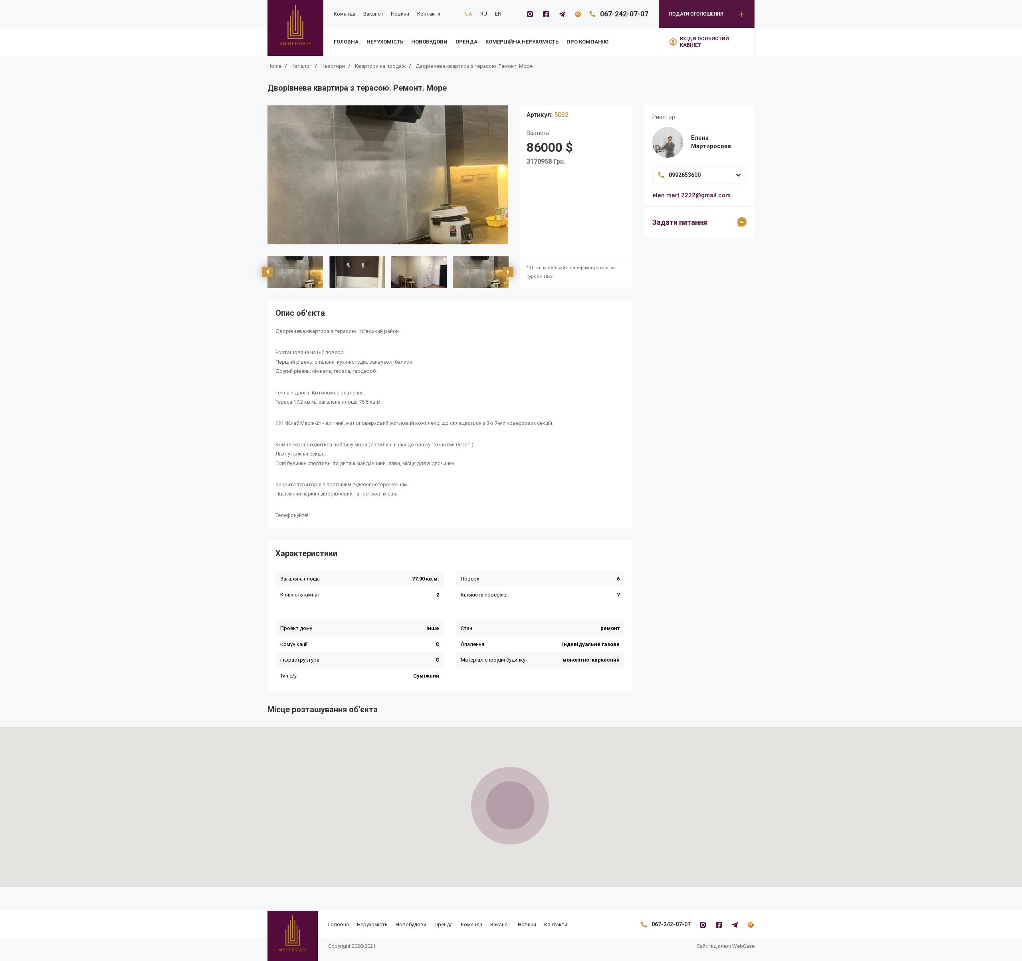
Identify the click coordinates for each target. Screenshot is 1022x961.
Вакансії (373, 14)
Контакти (428, 14)
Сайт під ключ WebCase (726, 946)
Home (274, 66)
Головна (346, 42)
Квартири (333, 66)
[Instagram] (530, 14)
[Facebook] (546, 14)
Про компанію (587, 42)
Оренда (466, 42)
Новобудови (429, 42)
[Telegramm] (562, 14)
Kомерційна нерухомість (522, 42)
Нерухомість (384, 42)
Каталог (301, 66)
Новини (400, 14)
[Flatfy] (578, 14)
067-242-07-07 (624, 14)
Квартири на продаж (380, 66)
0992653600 (685, 175)
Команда (344, 14)
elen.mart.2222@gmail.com (691, 195)
